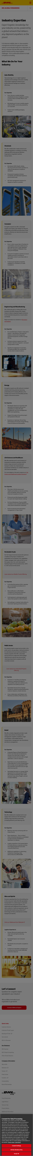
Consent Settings (16, 1145)
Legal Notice (18, 1142)
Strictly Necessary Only (17, 1149)
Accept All (16, 1153)
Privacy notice (11, 1142)
